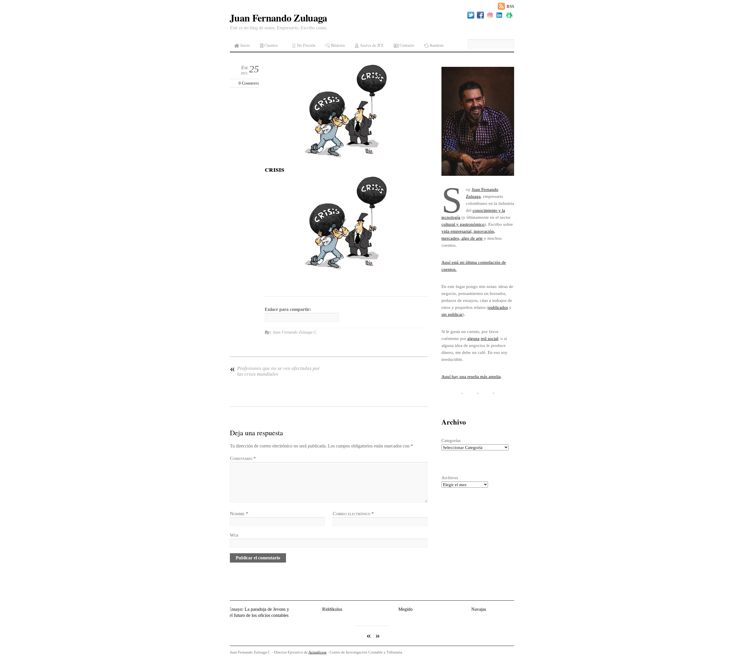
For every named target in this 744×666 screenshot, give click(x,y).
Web (234, 535)
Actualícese (317, 649)
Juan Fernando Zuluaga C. (295, 332)
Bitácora (337, 45)
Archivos (449, 477)
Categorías (451, 440)
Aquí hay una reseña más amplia (471, 376)
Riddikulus (297, 609)
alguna (473, 338)
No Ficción (305, 45)
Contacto (406, 45)
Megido (370, 609)
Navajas (443, 609)
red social (489, 338)
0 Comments (249, 83)
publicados (498, 307)
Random (436, 45)
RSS (510, 6)
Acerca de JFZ (371, 45)
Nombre (239, 513)
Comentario (243, 458)
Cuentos (270, 45)
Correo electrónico (353, 513)
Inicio (244, 45)
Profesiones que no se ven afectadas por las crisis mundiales (275, 371)
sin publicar (452, 314)
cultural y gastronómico (462, 224)
